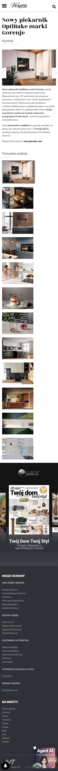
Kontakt (5, 742)
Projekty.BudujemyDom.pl (14, 593)
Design (5, 727)
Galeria (5, 723)
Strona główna (8, 709)
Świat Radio (7, 662)
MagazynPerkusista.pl (12, 629)
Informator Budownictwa (13, 601)
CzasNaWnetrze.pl (10, 608)
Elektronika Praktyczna (12, 655)
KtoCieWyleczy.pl (9, 690)
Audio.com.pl (8, 622)
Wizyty (5, 716)
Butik (4, 731)
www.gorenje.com (33, 141)
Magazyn (6, 738)
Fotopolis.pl (7, 676)
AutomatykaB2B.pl (10, 651)
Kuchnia (7, 41)
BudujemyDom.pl (10, 590)
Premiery (6, 712)
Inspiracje (6, 720)
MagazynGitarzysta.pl (12, 626)
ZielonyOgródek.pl (10, 604)
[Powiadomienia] (5, 766)
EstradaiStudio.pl (9, 633)
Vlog (4, 734)
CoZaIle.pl (6, 597)
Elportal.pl (6, 658)
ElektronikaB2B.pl (10, 647)
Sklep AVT (16, 767)
